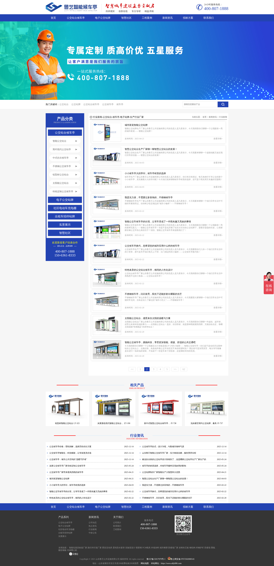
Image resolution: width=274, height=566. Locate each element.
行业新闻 (223, 117)
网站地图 (145, 563)
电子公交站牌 (102, 17)
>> (175, 369)
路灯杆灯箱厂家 (95, 548)
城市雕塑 (164, 548)
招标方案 (188, 17)
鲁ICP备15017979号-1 (156, 559)
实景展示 (62, 536)
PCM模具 (146, 548)
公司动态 (93, 523)
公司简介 (117, 523)
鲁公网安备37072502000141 (183, 559)
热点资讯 (93, 526)
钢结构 (192, 548)
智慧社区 (126, 17)
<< (132, 369)
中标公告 (93, 533)
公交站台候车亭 (76, 17)
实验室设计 (130, 548)
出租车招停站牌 (65, 533)
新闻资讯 (167, 17)
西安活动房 (107, 548)
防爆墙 (207, 548)
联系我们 (209, 17)
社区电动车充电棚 (66, 529)
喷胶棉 (139, 548)
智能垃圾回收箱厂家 (78, 548)
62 (184, 369)
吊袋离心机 (72, 550)
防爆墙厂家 (173, 548)
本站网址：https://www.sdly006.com (166, 563)
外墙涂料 (155, 548)
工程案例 (147, 17)
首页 (53, 17)
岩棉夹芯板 (184, 548)
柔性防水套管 (119, 548)
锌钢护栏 (200, 548)
